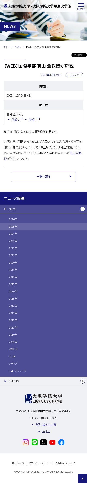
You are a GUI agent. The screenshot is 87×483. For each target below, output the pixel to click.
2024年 (13, 233)
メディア (13, 363)
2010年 (13, 334)
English (46, 431)
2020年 (13, 262)
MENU (81, 9)
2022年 (13, 248)
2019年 (13, 270)
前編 (14, 119)
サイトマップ (18, 463)
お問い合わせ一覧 (46, 424)
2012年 (13, 320)
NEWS (12, 209)
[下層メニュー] (82, 209)
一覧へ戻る (44, 176)
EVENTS (14, 381)
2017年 (13, 284)
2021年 (13, 255)
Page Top (82, 478)
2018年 (13, 277)
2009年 (13, 342)
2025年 (13, 226)
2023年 (13, 241)
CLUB (12, 356)
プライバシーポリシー (40, 463)
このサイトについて (65, 463)
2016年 (13, 291)
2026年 (13, 219)
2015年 (13, 298)
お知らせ (13, 349)
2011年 (13, 327)
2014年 (13, 306)
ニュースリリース (17, 370)
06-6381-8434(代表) (46, 418)
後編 (31, 119)
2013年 (13, 313)
